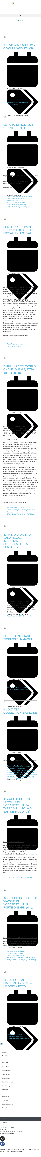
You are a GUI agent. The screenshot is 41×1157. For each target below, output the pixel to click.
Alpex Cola (5, 1089)
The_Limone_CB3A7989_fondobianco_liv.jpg (21, 772)
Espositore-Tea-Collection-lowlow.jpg (18, 766)
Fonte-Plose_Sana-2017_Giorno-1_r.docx (20, 616)
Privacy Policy (29, 1151)
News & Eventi (6, 1115)
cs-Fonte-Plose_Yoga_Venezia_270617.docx (21, 878)
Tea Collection (6, 1074)
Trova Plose (5, 1056)
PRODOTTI (5, 1063)
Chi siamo (4, 1052)
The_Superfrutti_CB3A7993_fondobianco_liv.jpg (22, 774)
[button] (20, 15)
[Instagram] (2, 1138)
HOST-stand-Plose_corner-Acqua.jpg (18, 207)
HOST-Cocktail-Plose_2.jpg (15, 198)
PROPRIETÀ (5, 1096)
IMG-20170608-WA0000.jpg (15, 955)
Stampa (4, 1118)
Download (4, 1122)
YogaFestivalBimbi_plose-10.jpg (17, 1036)
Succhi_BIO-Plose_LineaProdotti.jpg (18, 689)
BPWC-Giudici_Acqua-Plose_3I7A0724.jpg (20, 514)
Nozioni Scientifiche (7, 1104)
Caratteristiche (6, 1108)
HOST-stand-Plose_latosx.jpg (16, 204)
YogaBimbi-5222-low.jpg (14, 1034)
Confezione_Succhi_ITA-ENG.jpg (17, 687)
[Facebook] (2, 1143)
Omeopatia (5, 1100)
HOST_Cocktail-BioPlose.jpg (16, 202)
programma (32, 854)
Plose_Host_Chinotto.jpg (15, 200)
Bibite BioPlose (6, 1078)
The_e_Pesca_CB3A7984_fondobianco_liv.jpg (21, 770)
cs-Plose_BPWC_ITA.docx (15, 507)
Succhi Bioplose (6, 1070)
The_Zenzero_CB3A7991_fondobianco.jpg (20, 779)
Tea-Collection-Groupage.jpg (16, 768)
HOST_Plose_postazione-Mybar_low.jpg (19, 196)
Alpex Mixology (6, 1086)
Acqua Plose (5, 1066)
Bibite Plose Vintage (7, 1082)
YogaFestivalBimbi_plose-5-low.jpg (18, 1038)
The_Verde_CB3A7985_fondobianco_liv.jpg (20, 776)
